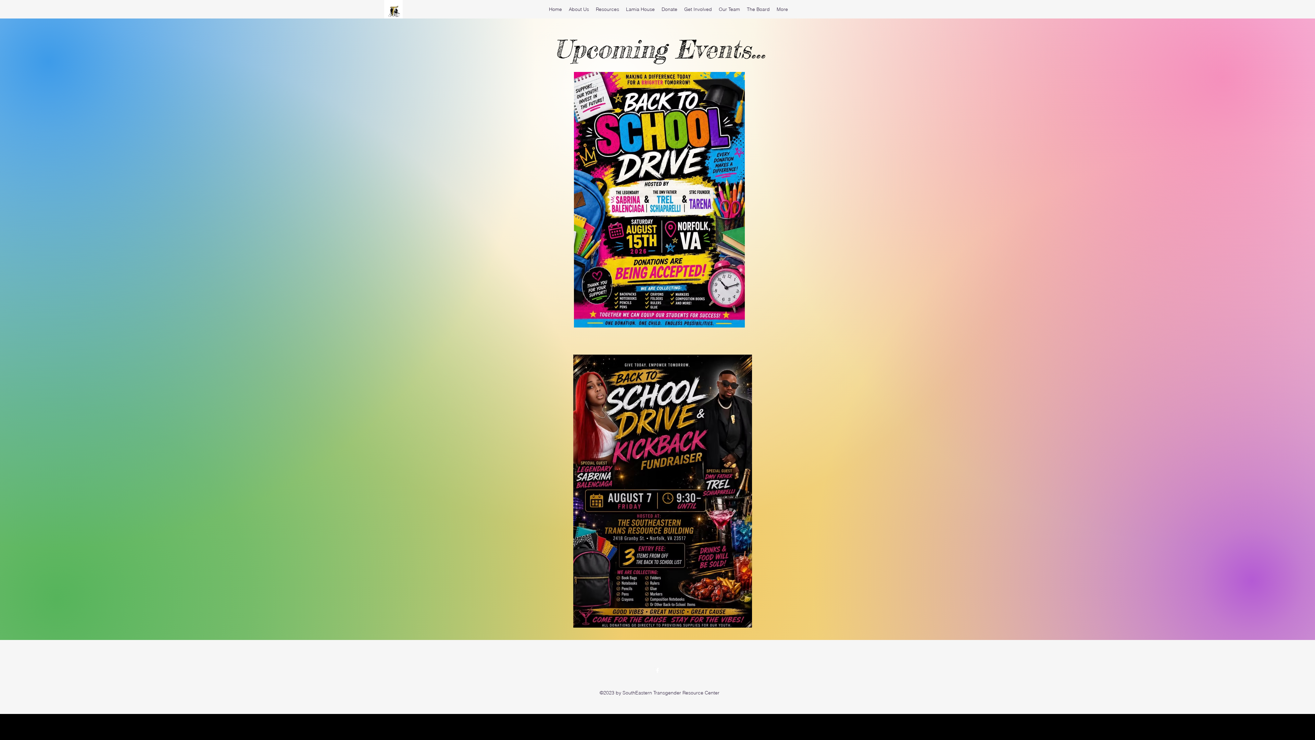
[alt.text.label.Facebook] (657, 670)
